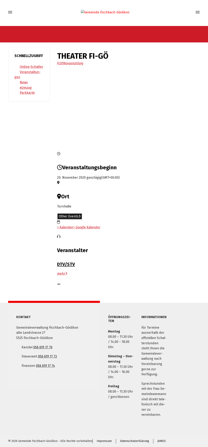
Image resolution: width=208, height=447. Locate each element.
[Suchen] (190, 12)
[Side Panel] (197, 12)
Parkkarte (27, 93)
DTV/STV (66, 264)
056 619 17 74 (45, 366)
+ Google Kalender (86, 227)
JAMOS (161, 441)
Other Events (68, 216)
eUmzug (26, 88)
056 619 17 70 (42, 347)
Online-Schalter (31, 67)
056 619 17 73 (47, 356)
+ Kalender (65, 227)
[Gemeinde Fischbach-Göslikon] (104, 12)
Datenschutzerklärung (134, 441)
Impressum (104, 441)
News (24, 82)
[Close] (58, 284)
